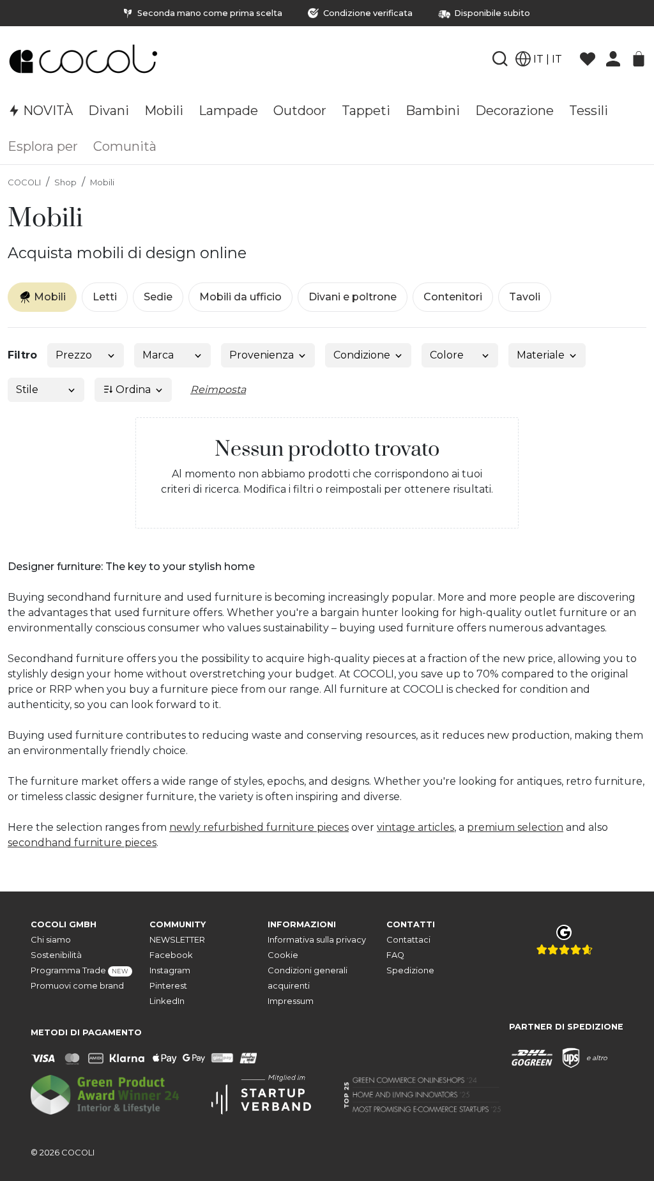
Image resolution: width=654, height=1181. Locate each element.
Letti (105, 297)
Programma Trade (79, 970)
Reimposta (218, 389)
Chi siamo (51, 940)
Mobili (102, 182)
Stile (27, 389)
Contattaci (408, 940)
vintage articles (415, 827)
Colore (447, 355)
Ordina (132, 389)
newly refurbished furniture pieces (259, 827)
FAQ (395, 955)
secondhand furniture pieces (82, 843)
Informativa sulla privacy (317, 940)
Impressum (291, 1001)
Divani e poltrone (352, 297)
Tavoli (524, 297)
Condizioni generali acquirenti (307, 978)
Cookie (283, 955)
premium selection (515, 827)
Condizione (361, 355)
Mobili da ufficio (240, 297)
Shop (65, 182)
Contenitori (452, 297)
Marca (158, 355)
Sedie (158, 297)
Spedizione (410, 970)
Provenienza (261, 355)
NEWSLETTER (177, 940)
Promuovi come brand (77, 986)
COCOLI (24, 182)
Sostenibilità (56, 955)
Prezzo (74, 355)
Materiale (541, 355)
